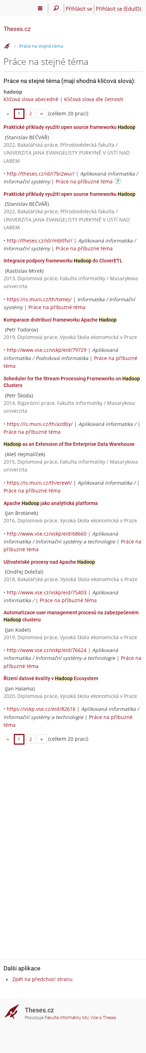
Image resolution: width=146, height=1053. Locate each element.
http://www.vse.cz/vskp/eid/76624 (46, 650)
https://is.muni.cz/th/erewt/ (39, 482)
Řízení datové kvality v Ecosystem (51, 678)
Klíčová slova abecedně (31, 99)
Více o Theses (103, 1017)
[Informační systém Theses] (7, 46)
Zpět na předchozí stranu (42, 979)
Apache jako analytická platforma (51, 503)
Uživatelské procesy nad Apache (49, 562)
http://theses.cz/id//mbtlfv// (39, 240)
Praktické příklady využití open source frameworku (69, 127)
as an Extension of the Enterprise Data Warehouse (69, 444)
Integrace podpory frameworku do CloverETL (63, 261)
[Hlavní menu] (40, 8)
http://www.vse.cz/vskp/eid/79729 (46, 349)
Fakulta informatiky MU (67, 1017)
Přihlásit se (79, 8)
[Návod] (119, 182)
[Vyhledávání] (56, 8)
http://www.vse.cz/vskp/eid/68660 (46, 533)
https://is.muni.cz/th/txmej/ (39, 299)
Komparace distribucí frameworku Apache (60, 320)
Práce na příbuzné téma (84, 181)
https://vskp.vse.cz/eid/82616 (41, 708)
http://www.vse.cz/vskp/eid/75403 (46, 592)
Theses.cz (17, 28)
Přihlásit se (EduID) (118, 8)
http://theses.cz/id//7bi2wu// (40, 173)
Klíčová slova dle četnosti (93, 99)
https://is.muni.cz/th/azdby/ (40, 424)
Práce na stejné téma (41, 46)
